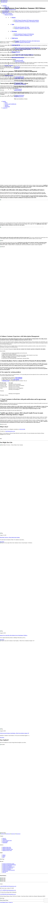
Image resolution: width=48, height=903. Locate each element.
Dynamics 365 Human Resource (26, 54)
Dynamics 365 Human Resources (8, 870)
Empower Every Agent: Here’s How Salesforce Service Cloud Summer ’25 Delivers (13, 635)
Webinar (6, 105)
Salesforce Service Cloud (25, 49)
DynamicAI (16, 68)
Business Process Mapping (20, 84)
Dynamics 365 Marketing (28, 34)
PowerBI (21, 60)
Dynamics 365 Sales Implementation (9, 864)
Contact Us (4, 107)
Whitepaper (7, 106)
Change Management (19, 96)
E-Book (3, 856)
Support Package (18, 90)
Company (4, 5)
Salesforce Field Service (25, 42)
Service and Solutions (7, 13)
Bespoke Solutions (9, 65)
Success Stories (5, 10)
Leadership (7, 8)
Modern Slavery (5, 902)
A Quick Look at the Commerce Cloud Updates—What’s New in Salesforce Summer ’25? (14, 733)
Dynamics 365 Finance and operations (30, 20)
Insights (4, 101)
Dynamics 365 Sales (24, 27)
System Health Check (19, 78)
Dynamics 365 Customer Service (32, 47)
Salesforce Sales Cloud (25, 28)
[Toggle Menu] (0, 3)
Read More (2, 541)
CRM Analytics (16, 379)
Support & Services (9, 75)
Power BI (4, 872)
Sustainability (5, 12)
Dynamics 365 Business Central (8, 863)
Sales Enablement (18, 377)
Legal (1, 902)
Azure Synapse (21, 61)
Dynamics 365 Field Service (33, 41)
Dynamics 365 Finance (6, 868)
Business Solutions (9, 14)
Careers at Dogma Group (10, 9)
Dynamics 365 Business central (32, 21)
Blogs (6, 102)
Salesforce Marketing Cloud (26, 35)
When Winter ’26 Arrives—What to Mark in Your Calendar (10, 537)
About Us (7, 7)
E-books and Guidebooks (10, 104)
